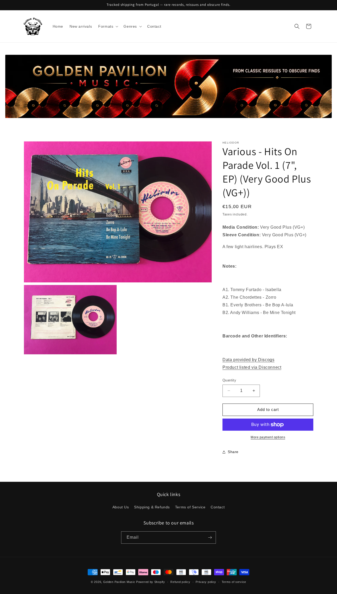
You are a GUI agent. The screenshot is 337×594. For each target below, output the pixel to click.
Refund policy (180, 581)
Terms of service (234, 581)
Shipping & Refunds (152, 507)
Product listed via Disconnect (251, 367)
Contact (218, 507)
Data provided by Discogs (248, 359)
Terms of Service (190, 507)
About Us (120, 507)
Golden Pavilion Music (119, 581)
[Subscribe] (210, 537)
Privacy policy (206, 581)
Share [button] (233, 452)
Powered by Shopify (150, 581)
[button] (107, 26)
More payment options (268, 437)
